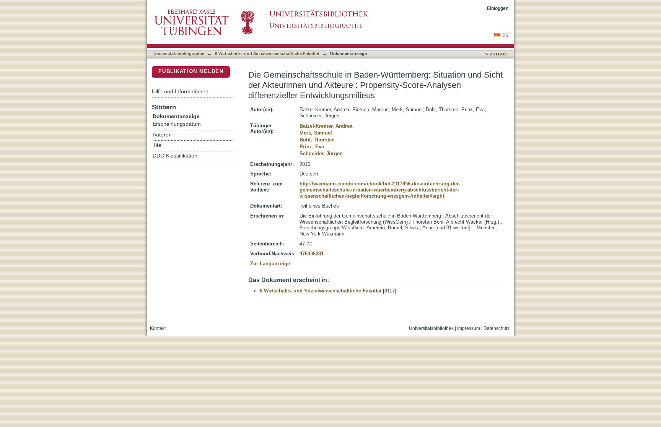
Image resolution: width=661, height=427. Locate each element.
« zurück (496, 54)
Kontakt (158, 328)
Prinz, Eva (312, 146)
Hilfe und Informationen (180, 91)
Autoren (162, 135)
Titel (158, 145)
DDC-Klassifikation (175, 156)
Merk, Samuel (316, 133)
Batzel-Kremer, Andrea (326, 126)
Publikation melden (190, 71)
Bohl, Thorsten (317, 140)
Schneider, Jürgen (321, 153)
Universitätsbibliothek (431, 328)
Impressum (468, 328)
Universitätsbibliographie (178, 53)
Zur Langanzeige (270, 263)
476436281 (312, 254)
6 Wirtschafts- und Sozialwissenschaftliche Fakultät (267, 53)
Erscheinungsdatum (177, 124)
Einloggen (497, 8)
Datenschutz (497, 328)
